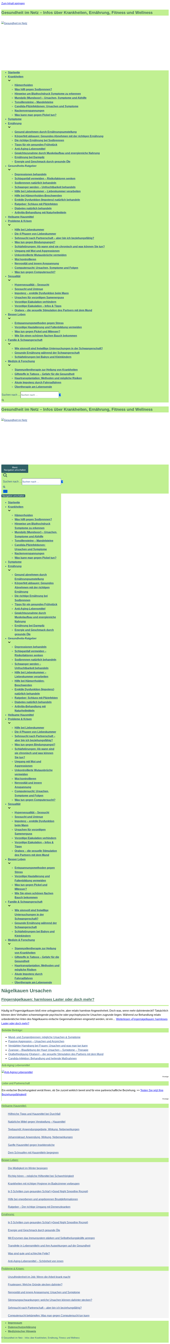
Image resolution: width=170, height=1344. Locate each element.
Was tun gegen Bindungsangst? (35, 242)
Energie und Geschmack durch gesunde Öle (42, 161)
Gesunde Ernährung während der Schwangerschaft (47, 352)
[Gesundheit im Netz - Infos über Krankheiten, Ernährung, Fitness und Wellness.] (14, 23)
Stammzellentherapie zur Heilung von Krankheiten (46, 369)
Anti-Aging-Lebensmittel (30, 148)
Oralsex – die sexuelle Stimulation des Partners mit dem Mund (53, 310)
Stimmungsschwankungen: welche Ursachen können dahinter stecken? (50, 1300)
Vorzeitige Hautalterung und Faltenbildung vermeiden (48, 327)
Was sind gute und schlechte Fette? (29, 1253)
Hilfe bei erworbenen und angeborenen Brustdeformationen (43, 1199)
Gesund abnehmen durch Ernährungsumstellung (46, 131)
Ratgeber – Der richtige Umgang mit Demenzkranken (39, 1206)
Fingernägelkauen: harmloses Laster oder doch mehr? (47, 999)
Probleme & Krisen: (12, 1268)
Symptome (15, 119)
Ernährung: (7, 1214)
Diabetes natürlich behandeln (33, 208)
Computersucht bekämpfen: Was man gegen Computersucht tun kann (48, 1315)
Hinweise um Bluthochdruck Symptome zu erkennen (48, 93)
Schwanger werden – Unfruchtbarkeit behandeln (45, 187)
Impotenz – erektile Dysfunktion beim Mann (42, 293)
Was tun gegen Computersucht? (35, 272)
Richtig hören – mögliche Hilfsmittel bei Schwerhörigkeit (41, 1176)
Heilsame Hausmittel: (14, 1105)
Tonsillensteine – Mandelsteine (34, 102)
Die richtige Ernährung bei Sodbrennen (39, 140)
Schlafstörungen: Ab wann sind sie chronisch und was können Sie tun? (60, 246)
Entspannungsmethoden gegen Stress (39, 323)
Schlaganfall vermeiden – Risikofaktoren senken (45, 178)
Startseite (14, 72)
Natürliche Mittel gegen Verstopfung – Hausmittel (36, 1121)
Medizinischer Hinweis (22, 1331)
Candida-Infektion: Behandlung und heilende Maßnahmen (42, 1058)
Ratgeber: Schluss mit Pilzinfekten (36, 204)
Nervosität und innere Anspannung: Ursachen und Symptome (44, 1292)
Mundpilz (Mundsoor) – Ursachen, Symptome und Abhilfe (50, 97)
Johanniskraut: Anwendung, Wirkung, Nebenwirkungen (40, 1137)
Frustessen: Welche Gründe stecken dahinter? (35, 1284)
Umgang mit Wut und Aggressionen (37, 250)
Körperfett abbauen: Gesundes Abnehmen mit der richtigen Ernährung (59, 136)
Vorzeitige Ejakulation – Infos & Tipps (38, 306)
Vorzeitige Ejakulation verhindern (35, 301)
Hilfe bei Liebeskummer (29, 229)
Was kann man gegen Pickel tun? (35, 115)
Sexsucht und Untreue (29, 289)
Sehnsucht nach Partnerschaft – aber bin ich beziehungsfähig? (54, 238)
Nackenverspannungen (29, 110)
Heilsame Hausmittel (21, 216)
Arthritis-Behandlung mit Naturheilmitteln (40, 212)
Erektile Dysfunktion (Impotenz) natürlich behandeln (47, 199)
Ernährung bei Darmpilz (29, 157)
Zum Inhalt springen (13, 3)
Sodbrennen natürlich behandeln (35, 182)
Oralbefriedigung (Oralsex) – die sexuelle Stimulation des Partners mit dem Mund (55, 1054)
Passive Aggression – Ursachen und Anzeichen (36, 1041)
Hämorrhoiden (24, 85)
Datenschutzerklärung (22, 1327)
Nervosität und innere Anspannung (37, 263)
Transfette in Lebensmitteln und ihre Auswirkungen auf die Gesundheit (49, 1245)
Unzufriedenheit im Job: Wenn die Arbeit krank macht (39, 1276)
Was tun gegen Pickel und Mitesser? (37, 331)
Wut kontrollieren (25, 259)
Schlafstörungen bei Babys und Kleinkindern (43, 357)
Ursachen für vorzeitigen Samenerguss (39, 297)
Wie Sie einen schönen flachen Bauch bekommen (46, 335)
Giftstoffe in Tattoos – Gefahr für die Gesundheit (44, 374)
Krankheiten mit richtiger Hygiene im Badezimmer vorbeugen (44, 1183)
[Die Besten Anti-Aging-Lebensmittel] (17, 1072)
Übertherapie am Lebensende (33, 386)
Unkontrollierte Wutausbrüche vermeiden (41, 255)
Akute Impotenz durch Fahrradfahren (38, 382)
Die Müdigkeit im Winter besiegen (28, 1168)
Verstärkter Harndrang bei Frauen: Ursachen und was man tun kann (48, 1045)
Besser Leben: (9, 1160)
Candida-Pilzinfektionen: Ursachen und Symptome (46, 106)
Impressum (15, 1322)
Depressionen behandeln (30, 174)
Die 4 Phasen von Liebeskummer (35, 233)
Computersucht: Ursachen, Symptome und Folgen (46, 267)
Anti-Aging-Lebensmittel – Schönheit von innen (35, 1261)
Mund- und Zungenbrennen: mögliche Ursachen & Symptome (44, 1037)
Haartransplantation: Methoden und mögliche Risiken (48, 378)
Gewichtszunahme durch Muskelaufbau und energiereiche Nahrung (57, 153)
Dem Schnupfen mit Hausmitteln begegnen (33, 1152)
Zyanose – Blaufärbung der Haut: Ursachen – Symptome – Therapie (48, 1050)
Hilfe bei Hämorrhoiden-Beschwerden (38, 195)
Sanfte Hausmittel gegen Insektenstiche (31, 1145)
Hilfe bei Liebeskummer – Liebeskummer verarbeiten (48, 191)
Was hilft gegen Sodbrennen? (33, 89)
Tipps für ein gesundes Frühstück (36, 144)
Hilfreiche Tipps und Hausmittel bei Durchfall (34, 1113)
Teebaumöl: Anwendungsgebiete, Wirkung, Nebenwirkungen (43, 1129)
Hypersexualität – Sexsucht (32, 284)
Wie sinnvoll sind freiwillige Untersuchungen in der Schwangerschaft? (59, 348)
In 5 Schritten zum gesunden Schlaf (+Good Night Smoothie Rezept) (48, 1191)
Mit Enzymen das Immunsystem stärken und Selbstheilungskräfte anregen (51, 1238)
